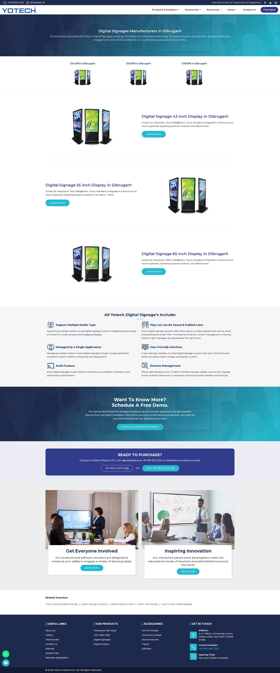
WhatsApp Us (37, 2)
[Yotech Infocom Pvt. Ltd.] (19, 10)
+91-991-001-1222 (209, 648)
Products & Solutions (164, 9)
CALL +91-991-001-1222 (159, 468)
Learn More (153, 134)
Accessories (192, 9)
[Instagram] (276, 2)
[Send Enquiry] (5, 662)
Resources (213, 9)
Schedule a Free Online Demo (140, 427)
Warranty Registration (57, 657)
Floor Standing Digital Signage (62, 604)
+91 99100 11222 (15, 2)
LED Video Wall (102, 635)
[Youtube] (270, 2)
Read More (92, 568)
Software (146, 648)
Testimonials (52, 639)
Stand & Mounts (150, 639)
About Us (50, 630)
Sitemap (50, 648)
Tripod (145, 644)
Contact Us (249, 9)
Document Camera (151, 635)
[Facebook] (265, 2)
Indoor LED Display (147, 604)
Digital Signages (102, 639)
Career (231, 9)
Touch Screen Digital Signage (176, 604)
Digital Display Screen (122, 604)
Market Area (52, 653)
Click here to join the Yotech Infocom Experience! (236, 2)
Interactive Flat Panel (105, 630)
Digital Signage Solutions (94, 604)
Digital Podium (101, 644)
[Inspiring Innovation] (188, 519)
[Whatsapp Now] (5, 654)
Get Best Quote (115, 468)
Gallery (49, 635)
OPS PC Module (150, 630)
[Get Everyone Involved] (92, 519)
